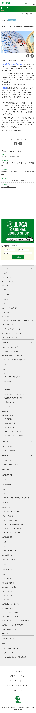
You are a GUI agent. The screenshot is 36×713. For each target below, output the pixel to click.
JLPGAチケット (7, 460)
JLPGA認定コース (8, 608)
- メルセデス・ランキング (12, 377)
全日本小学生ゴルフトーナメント (12, 524)
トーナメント (6, 277)
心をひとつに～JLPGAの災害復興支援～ (15, 657)
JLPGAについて (7, 570)
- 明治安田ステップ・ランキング (14, 398)
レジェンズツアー (8, 312)
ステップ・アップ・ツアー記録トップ (14, 395)
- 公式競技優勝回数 (10, 423)
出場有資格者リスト (8, 325)
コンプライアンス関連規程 (10, 617)
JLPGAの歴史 (6, 600)
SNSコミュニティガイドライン (18, 681)
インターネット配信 (8, 451)
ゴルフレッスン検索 (8, 559)
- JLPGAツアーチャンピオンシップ (15, 436)
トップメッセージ (8, 579)
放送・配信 (5, 442)
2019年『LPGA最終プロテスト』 (13, 64)
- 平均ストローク (9, 385)
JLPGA (4, 290)
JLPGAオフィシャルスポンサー (12, 604)
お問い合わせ (18, 690)
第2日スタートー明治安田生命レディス (14, 180)
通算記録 (5, 411)
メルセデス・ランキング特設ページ (13, 360)
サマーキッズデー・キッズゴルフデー (14, 533)
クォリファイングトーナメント (12, 329)
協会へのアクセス (8, 591)
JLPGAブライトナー (8, 475)
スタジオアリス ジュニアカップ (12, 529)
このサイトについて (18, 671)
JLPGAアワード (7, 596)
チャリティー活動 (8, 653)
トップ (4, 273)
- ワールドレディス (10, 427)
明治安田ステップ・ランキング (12, 355)
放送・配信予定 (7, 446)
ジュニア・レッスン (8, 286)
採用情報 (5, 633)
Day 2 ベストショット (9, 187)
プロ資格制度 (6, 485)
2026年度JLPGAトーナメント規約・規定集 (16, 621)
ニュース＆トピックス (14, 14)
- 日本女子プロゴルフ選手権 (12, 431)
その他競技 (5, 316)
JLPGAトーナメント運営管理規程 (13, 625)
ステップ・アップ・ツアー (10, 308)
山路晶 (5, 88)
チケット (5, 455)
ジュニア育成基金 (8, 516)
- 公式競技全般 (8, 419)
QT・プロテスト (7, 281)
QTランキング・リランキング (11, 333)
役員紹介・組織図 (8, 583)
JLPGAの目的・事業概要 (10, 587)
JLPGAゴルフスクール (9, 551)
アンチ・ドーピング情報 (10, 612)
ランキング (5, 342)
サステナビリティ (8, 644)
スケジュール (6, 300)
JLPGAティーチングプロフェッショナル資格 (16, 498)
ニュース (5, 268)
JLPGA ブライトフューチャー (11, 649)
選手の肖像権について (9, 629)
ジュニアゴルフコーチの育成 (11, 520)
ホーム (3, 14)
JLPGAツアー (6, 304)
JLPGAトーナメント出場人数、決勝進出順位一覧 (17, 321)
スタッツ (5, 365)
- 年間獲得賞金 (8, 381)
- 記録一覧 (7, 389)
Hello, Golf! (6, 508)
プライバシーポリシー (18, 676)
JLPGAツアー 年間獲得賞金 (11, 351)
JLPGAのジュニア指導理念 (10, 512)
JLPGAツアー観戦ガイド (10, 464)
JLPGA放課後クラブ (8, 537)
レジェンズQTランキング (10, 337)
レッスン (5, 542)
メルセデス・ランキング (10, 347)
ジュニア (5, 503)
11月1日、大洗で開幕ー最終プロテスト (14, 156)
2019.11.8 (5, 20)
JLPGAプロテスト (8, 494)
